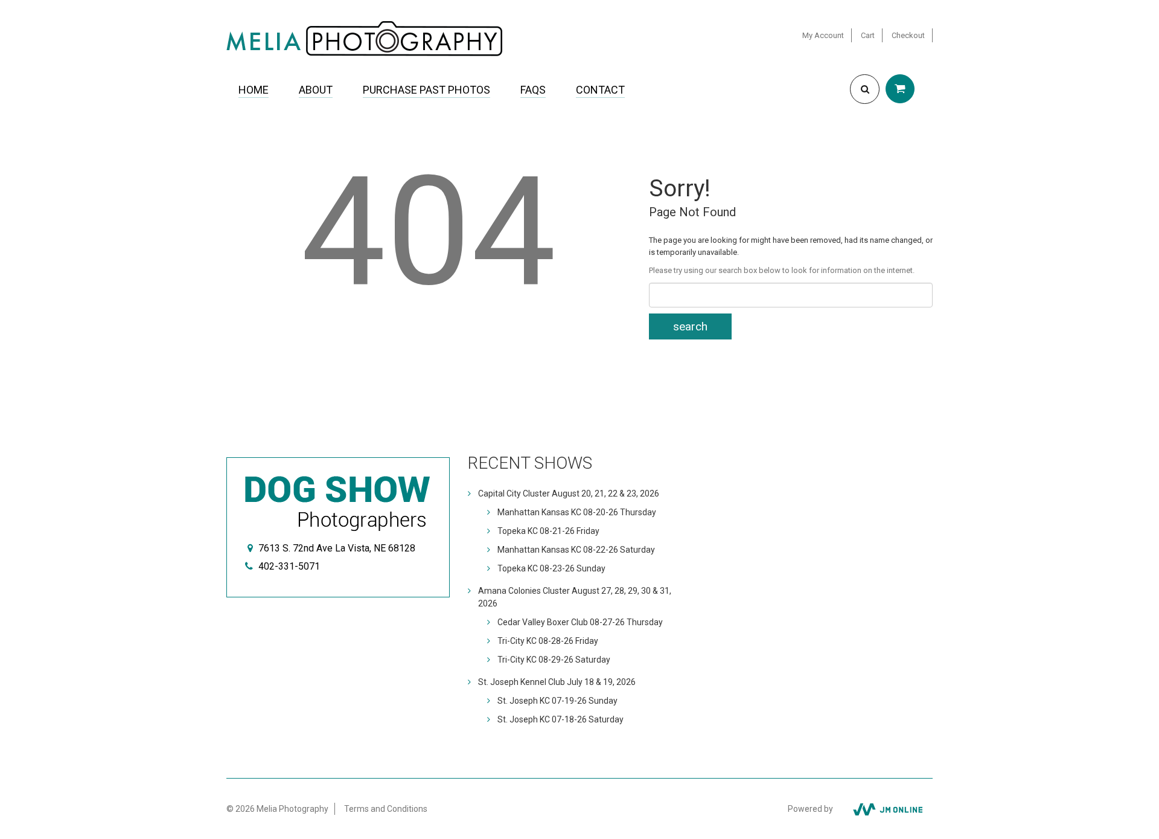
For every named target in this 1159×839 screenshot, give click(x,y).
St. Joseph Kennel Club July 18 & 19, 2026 (557, 682)
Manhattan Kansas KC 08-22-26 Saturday (576, 550)
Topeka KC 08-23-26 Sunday (551, 568)
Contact (600, 89)
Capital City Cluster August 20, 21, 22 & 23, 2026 (568, 493)
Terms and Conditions (385, 809)
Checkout (908, 35)
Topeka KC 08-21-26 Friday (548, 531)
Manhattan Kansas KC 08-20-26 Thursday (576, 512)
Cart (868, 35)
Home (253, 89)
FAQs (533, 89)
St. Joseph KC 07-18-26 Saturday (560, 719)
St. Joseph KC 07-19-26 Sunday (557, 701)
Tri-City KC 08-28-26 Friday (547, 641)
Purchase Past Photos (426, 89)
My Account (823, 35)
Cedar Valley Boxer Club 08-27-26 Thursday (580, 622)
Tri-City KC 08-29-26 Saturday (553, 659)
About (316, 89)
